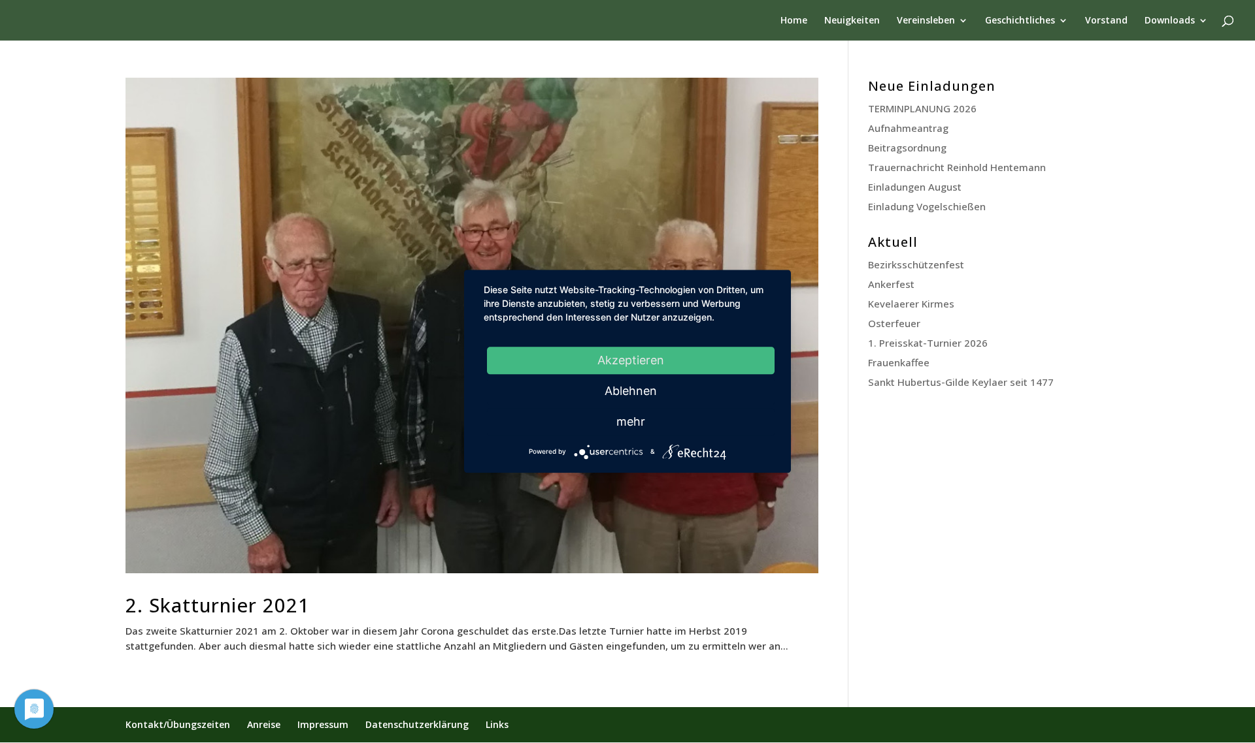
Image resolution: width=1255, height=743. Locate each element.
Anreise (263, 724)
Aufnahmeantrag (908, 127)
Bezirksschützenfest (916, 264)
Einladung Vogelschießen (927, 206)
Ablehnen (631, 391)
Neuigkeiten (852, 21)
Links (497, 724)
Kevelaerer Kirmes (911, 303)
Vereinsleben (926, 21)
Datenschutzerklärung (417, 724)
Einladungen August (915, 186)
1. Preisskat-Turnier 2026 (928, 342)
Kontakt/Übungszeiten (178, 724)
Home (793, 21)
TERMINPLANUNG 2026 (922, 108)
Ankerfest (891, 284)
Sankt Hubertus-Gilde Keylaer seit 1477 (961, 381)
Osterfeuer (894, 323)
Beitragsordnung (907, 147)
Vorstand (1106, 21)
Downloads (1170, 21)
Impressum (322, 724)
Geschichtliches (1020, 21)
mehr (630, 421)
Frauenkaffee (898, 362)
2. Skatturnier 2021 (218, 605)
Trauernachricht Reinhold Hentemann (957, 167)
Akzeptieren (630, 360)
